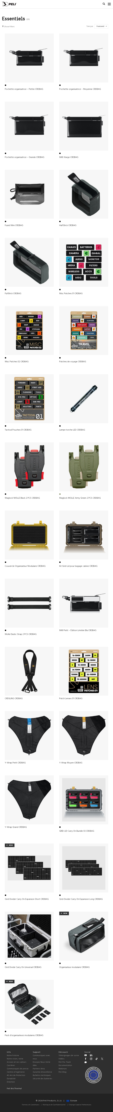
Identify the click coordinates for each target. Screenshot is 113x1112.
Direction (11, 1082)
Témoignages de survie (69, 1055)
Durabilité (11, 1078)
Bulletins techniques (42, 1075)
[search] (104, 4)
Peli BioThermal (14, 1088)
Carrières (11, 1065)
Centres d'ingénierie (16, 1072)
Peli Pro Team (65, 1062)
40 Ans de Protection (16, 1075)
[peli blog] (85, 1063)
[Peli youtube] (85, 1056)
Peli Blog (62, 1072)
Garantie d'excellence (42, 1072)
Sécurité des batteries (42, 1078)
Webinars (63, 1068)
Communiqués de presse (18, 1068)
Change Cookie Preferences (80, 1104)
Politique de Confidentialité (54, 1104)
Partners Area (39, 1068)
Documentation (65, 1065)
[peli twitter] (102, 1059)
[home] (9, 4)
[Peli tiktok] (96, 1059)
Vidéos (61, 1058)
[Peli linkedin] (91, 1056)
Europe (73, 1100)
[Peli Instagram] (91, 1059)
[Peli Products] (85, 1059)
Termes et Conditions (30, 1104)
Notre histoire (13, 1055)
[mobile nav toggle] (109, 3)
